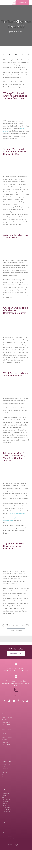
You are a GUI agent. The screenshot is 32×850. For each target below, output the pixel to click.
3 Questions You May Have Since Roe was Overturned (14, 546)
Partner (4, 790)
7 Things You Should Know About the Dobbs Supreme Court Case (15, 96)
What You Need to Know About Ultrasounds (15, 374)
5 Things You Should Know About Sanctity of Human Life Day (15, 151)
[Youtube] (14, 701)
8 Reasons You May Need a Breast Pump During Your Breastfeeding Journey (15, 457)
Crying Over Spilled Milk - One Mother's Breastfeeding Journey (15, 310)
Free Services (6, 761)
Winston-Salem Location (16, 681)
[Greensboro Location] (16, 664)
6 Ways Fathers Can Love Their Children (15, 236)
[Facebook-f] (18, 701)
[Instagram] (5, 701)
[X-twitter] (22, 701)
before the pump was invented (16, 513)
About (4, 822)
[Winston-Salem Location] (16, 676)
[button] (14, 3)
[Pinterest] (27, 701)
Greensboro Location (16, 668)
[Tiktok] (9, 701)
